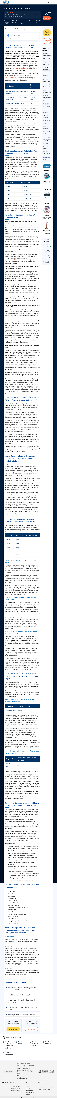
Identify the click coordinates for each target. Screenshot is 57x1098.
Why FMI (28, 1088)
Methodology (47, 166)
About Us (28, 1085)
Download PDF (48, 41)
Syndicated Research (15, 1085)
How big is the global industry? (19, 995)
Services (12, 1082)
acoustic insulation (10, 77)
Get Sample (14, 1029)
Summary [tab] (8, 29)
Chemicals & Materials (12, 6)
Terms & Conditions (49, 1085)
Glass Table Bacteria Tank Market (35, 1043)
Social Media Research (15, 1090)
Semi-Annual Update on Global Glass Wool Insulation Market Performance (47, 66)
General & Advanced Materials (26, 6)
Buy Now (47, 18)
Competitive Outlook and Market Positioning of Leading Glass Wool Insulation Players (46, 128)
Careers (27, 1086)
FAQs (40, 1089)
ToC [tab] (16, 29)
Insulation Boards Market (9, 1053)
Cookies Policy (49, 1087)
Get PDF (32, 1029)
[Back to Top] (53, 1085)
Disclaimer (41, 1085)
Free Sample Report (47, 32)
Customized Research (15, 1086)
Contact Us (28, 1094)
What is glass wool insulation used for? (21, 1015)
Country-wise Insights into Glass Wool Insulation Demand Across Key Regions (47, 106)
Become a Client (29, 1090)
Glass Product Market (22, 1042)
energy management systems (20, 69)
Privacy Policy (42, 1087)
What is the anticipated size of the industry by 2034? (22, 1008)
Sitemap (44, 1089)
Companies (25, 29)
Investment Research (15, 1088)
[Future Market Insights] (6, 2)
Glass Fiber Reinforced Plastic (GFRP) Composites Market (9, 1045)
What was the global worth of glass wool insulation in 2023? (21, 989)
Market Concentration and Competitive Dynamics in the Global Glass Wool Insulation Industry (47, 95)
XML (49, 1089)
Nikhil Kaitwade (14, 21)
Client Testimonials (30, 1092)
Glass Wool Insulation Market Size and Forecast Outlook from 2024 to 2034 (47, 57)
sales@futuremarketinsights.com (25, 1077)
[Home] (5, 6)
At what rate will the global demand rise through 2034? (21, 1001)
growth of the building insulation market (16, 260)
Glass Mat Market (47, 1042)
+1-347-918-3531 (22, 1078)
